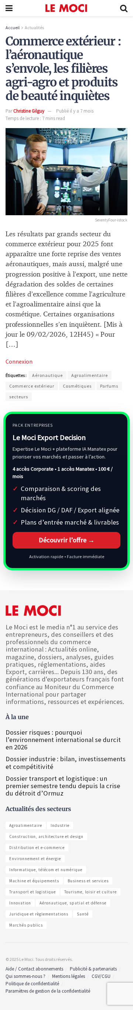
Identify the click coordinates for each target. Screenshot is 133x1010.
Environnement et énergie (35, 858)
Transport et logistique (32, 891)
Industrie (60, 825)
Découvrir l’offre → (67, 540)
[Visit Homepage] (66, 8)
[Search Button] (123, 8)
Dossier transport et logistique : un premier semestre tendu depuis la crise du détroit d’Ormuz (63, 785)
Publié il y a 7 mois (74, 111)
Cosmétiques (77, 386)
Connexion (19, 361)
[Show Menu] (9, 8)
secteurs (18, 396)
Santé (83, 914)
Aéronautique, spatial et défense (73, 903)
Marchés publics (26, 925)
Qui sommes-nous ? (25, 976)
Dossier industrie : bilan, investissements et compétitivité (66, 762)
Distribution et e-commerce (37, 847)
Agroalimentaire (89, 375)
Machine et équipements (34, 880)
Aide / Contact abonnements (34, 969)
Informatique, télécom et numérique (45, 869)
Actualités (34, 27)
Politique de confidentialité (32, 983)
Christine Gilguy (28, 111)
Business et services (88, 880)
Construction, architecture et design (46, 836)
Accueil (13, 27)
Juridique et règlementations (38, 914)
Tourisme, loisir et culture (90, 891)
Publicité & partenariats (93, 969)
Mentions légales (68, 976)
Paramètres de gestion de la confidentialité (48, 991)
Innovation (20, 903)
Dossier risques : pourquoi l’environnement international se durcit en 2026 (63, 739)
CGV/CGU (101, 976)
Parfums (109, 386)
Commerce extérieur (31, 386)
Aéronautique (47, 375)
